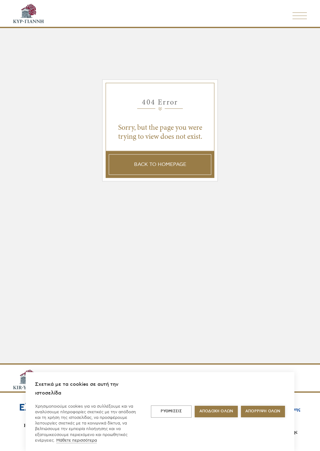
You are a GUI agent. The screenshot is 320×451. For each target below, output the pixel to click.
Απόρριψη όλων (263, 411)
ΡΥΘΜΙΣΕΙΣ (171, 411)
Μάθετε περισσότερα (76, 440)
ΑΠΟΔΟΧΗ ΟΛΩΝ (216, 411)
